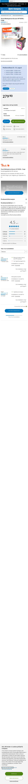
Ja (20, 270)
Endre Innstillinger (14, 781)
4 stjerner (5, 233)
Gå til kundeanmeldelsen (8, 142)
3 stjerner (5, 236)
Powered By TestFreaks (19, 306)
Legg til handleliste (23, 54)
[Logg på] (22, 9)
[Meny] (2, 9)
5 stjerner (5, 231)
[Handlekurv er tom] (26, 9)
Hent (7, 121)
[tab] (4, 1)
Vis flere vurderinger (14, 310)
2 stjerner (5, 238)
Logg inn (12, 88)
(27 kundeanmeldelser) (6, 23)
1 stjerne (5, 240)
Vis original (17, 265)
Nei (24, 270)
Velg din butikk (7, 115)
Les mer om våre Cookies (7, 767)
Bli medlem (6, 88)
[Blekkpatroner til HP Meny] (12, 15)
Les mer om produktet (6, 61)
